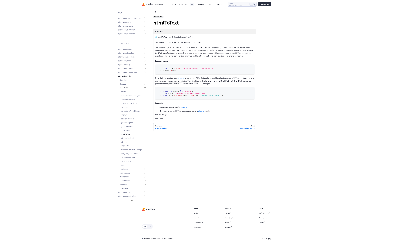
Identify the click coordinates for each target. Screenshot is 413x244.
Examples (183, 4)
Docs (174, 4)
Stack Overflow (229, 218)
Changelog (201, 4)
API (192, 4)
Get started (264, 4)
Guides (196, 213)
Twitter (226, 222)
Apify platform (264, 213)
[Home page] (155, 12)
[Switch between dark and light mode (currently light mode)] (147, 226)
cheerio (181, 78)
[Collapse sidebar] (132, 201)
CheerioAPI (185, 107)
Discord (227, 213)
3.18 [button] (218, 4)
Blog (211, 4)
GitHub (261, 222)
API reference (198, 222)
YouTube (227, 227)
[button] (132, 18)
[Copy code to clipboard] (251, 67)
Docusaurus (263, 218)
